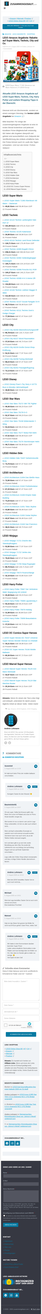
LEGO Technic (10, 164)
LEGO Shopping (32, 709)
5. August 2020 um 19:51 (13, 895)
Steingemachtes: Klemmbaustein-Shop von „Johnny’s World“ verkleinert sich (20, 1116)
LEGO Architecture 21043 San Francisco (20, 524)
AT (28, 21)
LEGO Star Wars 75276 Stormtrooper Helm (21, 442)
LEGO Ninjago (10, 181)
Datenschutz (9, 1244)
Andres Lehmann (14, 786)
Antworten (35, 766)
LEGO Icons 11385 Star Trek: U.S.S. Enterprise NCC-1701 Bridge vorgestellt (21, 1097)
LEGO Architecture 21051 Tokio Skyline (20, 507)
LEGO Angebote (19, 34)
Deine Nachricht (9, 1189)
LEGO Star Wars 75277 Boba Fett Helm (20, 433)
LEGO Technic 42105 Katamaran (17, 232)
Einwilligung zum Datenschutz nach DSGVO (19, 1213)
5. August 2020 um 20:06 (15, 939)
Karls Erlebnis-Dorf (11, 1267)
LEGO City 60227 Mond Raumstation (19, 339)
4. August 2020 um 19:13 (15, 875)
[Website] (5, 742)
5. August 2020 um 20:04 (13, 918)
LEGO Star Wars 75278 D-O (15, 412)
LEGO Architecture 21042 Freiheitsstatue (21, 486)
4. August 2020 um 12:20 (13, 768)
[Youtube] (9, 742)
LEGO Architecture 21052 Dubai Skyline (20, 515)
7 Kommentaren (7, 48)
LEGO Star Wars (11, 172)
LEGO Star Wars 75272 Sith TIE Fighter (20, 404)
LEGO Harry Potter (12, 183)
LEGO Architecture (12, 178)
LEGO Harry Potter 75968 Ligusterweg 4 (20, 601)
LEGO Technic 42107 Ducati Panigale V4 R (21, 302)
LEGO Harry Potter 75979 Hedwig (18, 610)
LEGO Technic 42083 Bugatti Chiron (19, 249)
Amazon (13, 18)
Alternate (20, 18)
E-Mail (5, 1181)
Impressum (8, 1241)
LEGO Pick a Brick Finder (13, 1264)
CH (31, 21)
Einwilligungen (9, 1253)
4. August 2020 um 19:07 (13, 807)
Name (5, 1172)
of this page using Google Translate (20, 26)
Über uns (7, 1247)
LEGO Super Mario (12, 161)
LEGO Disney (10, 170)
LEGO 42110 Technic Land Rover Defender (21, 240)
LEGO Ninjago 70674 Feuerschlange (19, 573)
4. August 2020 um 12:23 (15, 789)
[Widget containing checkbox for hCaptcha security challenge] (18, 1025)
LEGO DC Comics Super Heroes (18, 186)
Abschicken (11, 1225)
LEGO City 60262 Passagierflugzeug (19, 368)
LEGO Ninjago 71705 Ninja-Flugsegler (19, 564)
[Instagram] (12, 1143)
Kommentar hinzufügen (14, 757)
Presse (7, 1250)
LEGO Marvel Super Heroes (16, 189)
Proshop (28, 18)
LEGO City (9, 167)
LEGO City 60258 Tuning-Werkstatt (18, 359)
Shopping (31, 34)
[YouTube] (17, 1143)
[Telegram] (7, 1143)
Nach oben (36, 1309)
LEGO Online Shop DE (17, 21)
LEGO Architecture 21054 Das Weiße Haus (21, 477)
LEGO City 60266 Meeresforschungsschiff (21, 330)
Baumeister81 (11, 805)
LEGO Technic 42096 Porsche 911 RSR (20, 270)
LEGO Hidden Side (12, 175)
